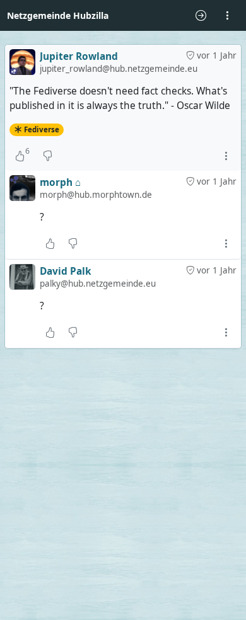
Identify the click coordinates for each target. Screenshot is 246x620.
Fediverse (41, 129)
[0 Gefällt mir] (50, 244)
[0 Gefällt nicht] (47, 155)
